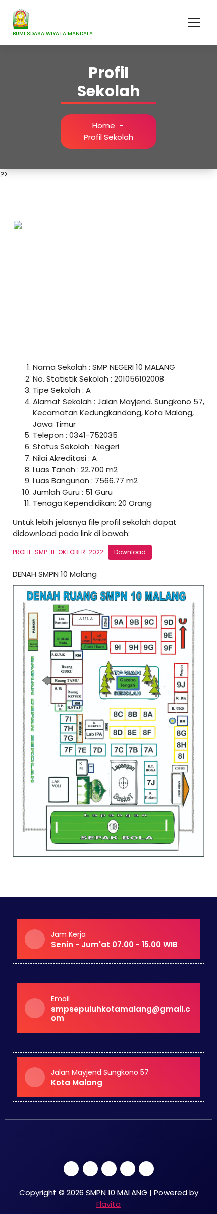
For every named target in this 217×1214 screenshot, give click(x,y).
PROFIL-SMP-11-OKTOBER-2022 (58, 552)
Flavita (108, 1204)
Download (130, 552)
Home (103, 125)
